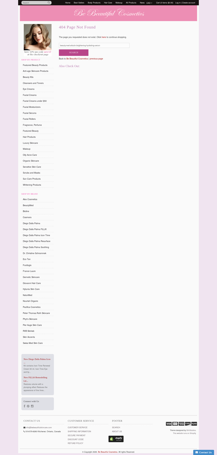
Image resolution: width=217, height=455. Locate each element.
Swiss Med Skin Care (33, 342)
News (142, 2)
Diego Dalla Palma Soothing (36, 247)
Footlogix (27, 265)
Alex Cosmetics (30, 199)
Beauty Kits (28, 76)
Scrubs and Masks (31, 172)
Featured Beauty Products (35, 65)
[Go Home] (108, 18)
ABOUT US (117, 431)
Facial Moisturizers (31, 106)
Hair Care (108, 2)
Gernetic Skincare (31, 277)
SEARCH (116, 427)
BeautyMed (28, 205)
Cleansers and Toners (33, 83)
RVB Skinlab (28, 330)
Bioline (26, 211)
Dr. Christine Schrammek (34, 253)
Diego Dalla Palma (31, 223)
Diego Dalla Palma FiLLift (34, 229)
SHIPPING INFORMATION (79, 431)
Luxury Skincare (30, 142)
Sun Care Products (32, 178)
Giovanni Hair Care (32, 283)
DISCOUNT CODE (76, 439)
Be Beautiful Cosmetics (77, 58)
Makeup (119, 2)
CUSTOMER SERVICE (78, 427)
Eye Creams (28, 88)
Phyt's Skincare (30, 318)
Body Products (94, 2)
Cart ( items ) (164, 2)
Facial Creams (29, 94)
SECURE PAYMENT (76, 435)
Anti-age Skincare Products (35, 70)
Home (67, 2)
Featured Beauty (31, 130)
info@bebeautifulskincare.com (39, 427)
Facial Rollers (29, 118)
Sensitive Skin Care (32, 166)
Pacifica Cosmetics (31, 306)
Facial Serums (29, 112)
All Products (131, 2)
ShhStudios (191, 430)
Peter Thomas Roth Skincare (36, 313)
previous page (96, 58)
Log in (178, 2)
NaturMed (27, 295)
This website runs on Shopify (184, 433)
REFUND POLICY (75, 443)
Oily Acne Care (30, 154)
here (104, 37)
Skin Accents (29, 336)
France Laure (29, 271)
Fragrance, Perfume (32, 124)
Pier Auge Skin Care (32, 324)
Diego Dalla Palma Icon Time (36, 235)
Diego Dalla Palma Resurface (36, 241)
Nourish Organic (30, 300)
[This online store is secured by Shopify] (116, 441)
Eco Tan (27, 259)
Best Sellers (79, 2)
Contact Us (205, 452)
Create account (188, 2)
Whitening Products (32, 184)
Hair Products (29, 136)
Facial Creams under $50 (35, 100)
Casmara (27, 217)
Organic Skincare (31, 160)
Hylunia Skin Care (31, 289)
